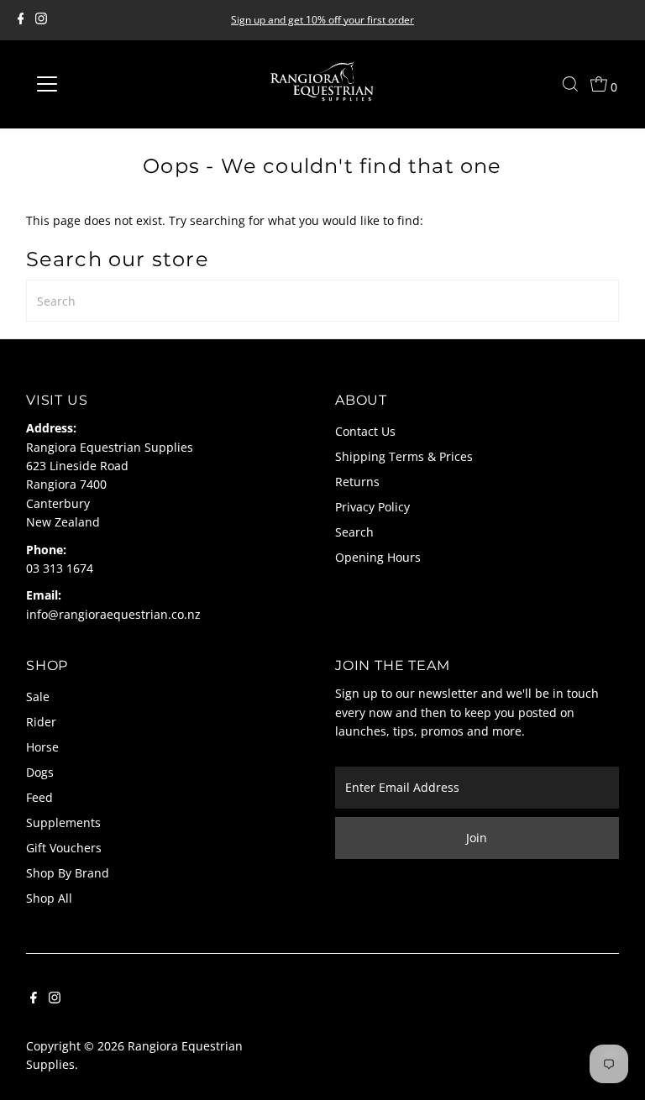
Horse (42, 747)
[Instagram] (41, 20)
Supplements (63, 822)
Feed (39, 797)
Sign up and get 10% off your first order (322, 20)
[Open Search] (570, 84)
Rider (41, 722)
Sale (38, 697)
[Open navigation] (96, 84)
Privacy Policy (372, 507)
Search (354, 532)
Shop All (49, 898)
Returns (357, 482)
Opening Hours (378, 557)
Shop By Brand (67, 873)
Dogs (40, 772)
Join (476, 838)
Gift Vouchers (64, 848)
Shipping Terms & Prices (404, 456)
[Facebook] (21, 20)
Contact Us (365, 431)
